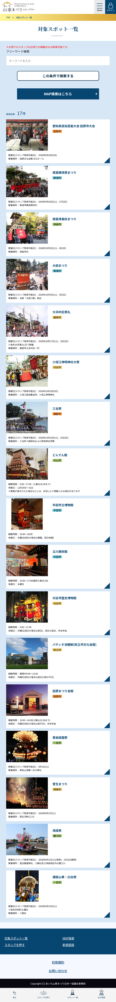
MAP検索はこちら (58, 93)
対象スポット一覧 (16, 938)
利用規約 (58, 962)
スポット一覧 (72, 997)
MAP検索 (68, 938)
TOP (8, 17)
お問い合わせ (58, 971)
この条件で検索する (58, 75)
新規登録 (68, 945)
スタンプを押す (15, 945)
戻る (14, 997)
